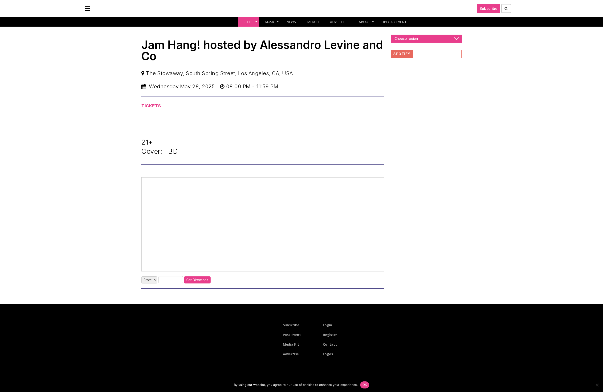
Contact (330, 344)
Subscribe (488, 8)
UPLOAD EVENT (394, 22)
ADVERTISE (338, 22)
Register (330, 334)
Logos (328, 354)
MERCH (313, 22)
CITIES (248, 22)
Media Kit (291, 344)
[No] (597, 385)
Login (327, 325)
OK (365, 385)
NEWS (291, 22)
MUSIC (270, 22)
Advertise (291, 354)
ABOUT (364, 22)
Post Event (292, 334)
